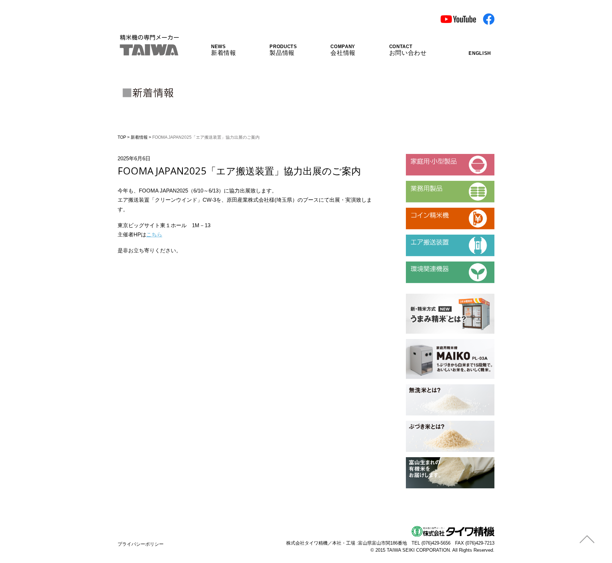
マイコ (414, 342)
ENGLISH (480, 53)
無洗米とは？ (422, 387)
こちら (154, 234)
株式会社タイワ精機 (307, 543)
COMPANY (343, 50)
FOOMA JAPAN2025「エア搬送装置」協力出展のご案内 (239, 170)
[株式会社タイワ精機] (149, 51)
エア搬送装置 (422, 237)
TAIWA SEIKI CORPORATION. (419, 550)
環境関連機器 (422, 264)
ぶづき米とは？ (424, 423)
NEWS (223, 50)
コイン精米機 (422, 210)
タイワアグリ (422, 460)
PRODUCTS (283, 50)
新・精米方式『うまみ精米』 (440, 296)
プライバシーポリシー (141, 544)
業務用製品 (419, 183)
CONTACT (408, 50)
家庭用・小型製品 (427, 157)
